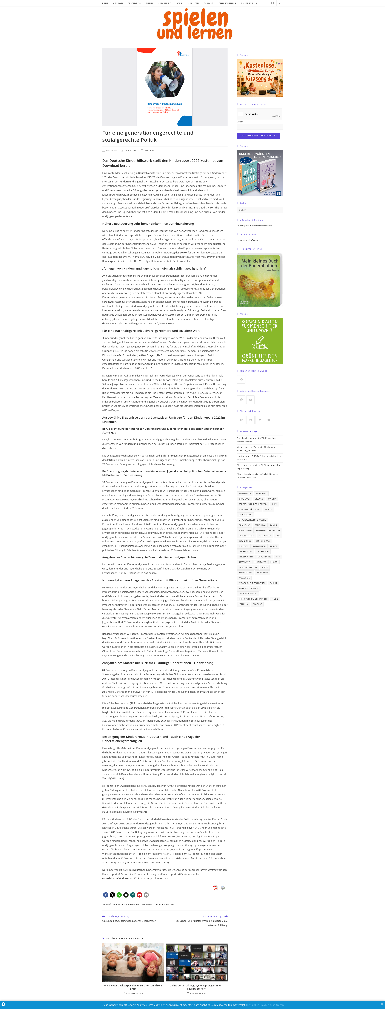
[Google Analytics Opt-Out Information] (3, 1004)
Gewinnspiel (245, 541)
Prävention (262, 572)
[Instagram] (250, 420)
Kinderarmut (245, 551)
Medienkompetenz (248, 567)
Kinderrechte (264, 556)
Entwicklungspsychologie (252, 520)
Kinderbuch (263, 551)
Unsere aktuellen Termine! (248, 240)
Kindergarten (246, 556)
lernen (273, 562)
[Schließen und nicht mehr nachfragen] (382, 1004)
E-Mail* (240, 121)
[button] (105, 895)
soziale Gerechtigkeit (164, 904)
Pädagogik (244, 578)
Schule (273, 583)
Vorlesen (243, 604)
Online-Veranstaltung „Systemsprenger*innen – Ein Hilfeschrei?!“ (196, 987)
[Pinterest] (260, 420)
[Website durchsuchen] (279, 3)
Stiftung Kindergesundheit (253, 599)
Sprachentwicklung (249, 588)
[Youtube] (250, 399)
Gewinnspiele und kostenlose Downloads (255, 225)
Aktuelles (150, 150)
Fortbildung (245, 530)
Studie (275, 599)
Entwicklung (245, 514)
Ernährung (244, 525)
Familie (273, 525)
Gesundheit (265, 535)
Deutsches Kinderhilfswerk (253, 504)
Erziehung (260, 525)
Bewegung (261, 493)
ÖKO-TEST (257, 604)
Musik (265, 567)
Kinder (273, 546)
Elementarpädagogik (249, 509)
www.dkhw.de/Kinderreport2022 (120, 878)
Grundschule (263, 541)
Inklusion (244, 546)
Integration (259, 546)
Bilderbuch (244, 499)
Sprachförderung (248, 593)
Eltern (268, 509)
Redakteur (111, 150)
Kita (278, 556)
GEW (278, 535)
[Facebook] (272, 3)
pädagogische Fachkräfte (252, 583)
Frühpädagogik (246, 535)
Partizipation (245, 572)
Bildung (259, 499)
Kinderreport (148, 904)
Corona (272, 499)
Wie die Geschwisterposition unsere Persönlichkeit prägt (133, 987)
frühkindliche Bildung (268, 530)
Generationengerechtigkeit (128, 904)
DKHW (274, 504)
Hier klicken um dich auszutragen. (265, 1005)
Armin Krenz (245, 493)
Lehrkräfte (260, 562)
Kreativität (244, 562)
